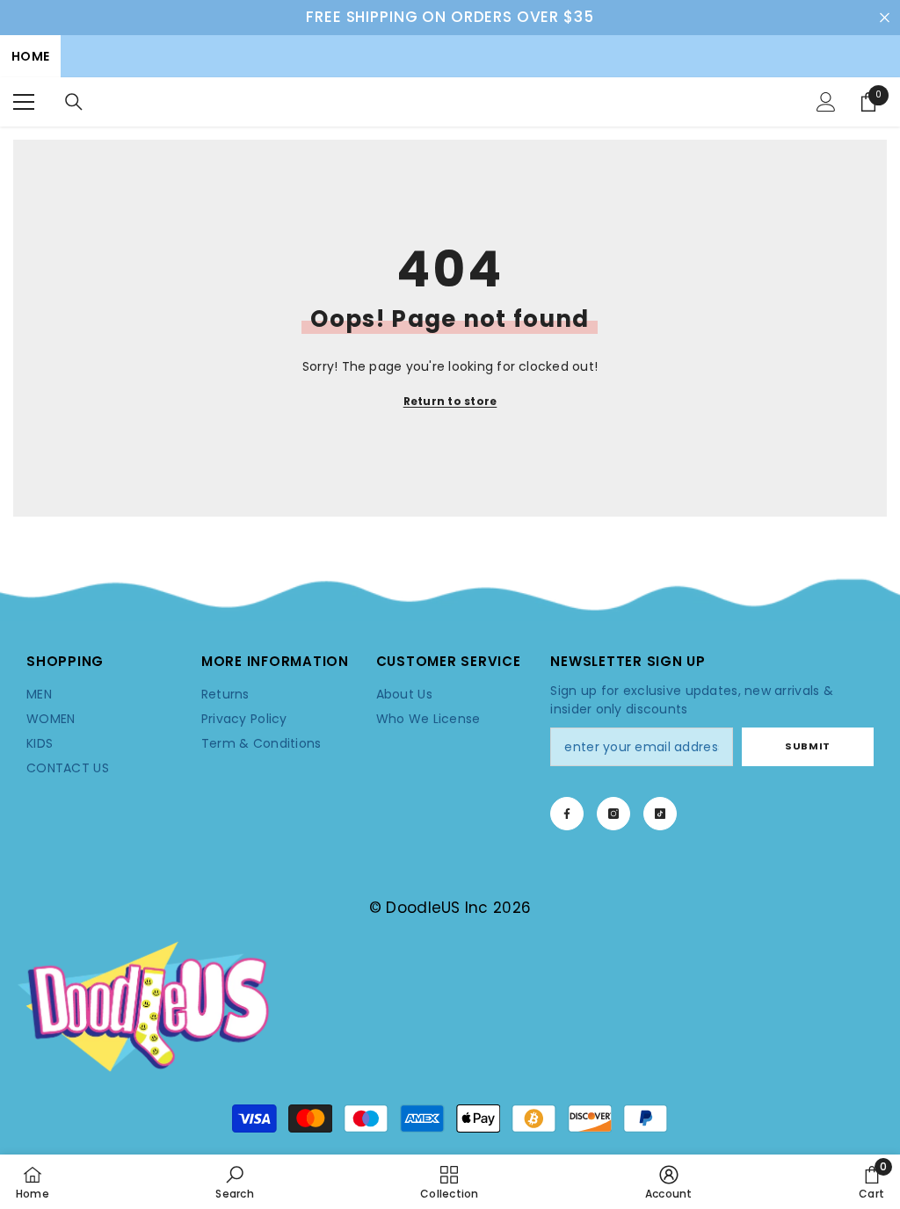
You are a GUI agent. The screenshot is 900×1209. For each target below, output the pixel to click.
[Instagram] (613, 813)
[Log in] (826, 102)
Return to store (450, 401)
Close (884, 17)
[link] (450, 597)
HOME (30, 56)
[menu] (23, 101)
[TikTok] (660, 813)
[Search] (73, 101)
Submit (807, 746)
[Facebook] (567, 813)
